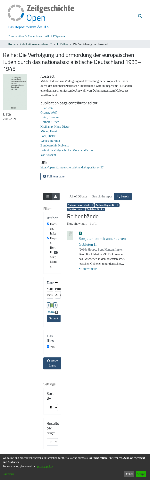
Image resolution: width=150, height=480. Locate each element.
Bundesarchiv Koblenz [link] (54, 145)
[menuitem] (55, 36)
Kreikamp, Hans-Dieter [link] (54, 126)
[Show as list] (47, 196)
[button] (140, 16)
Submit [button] (53, 318)
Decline (129, 474)
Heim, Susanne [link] (49, 117)
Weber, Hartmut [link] (50, 140)
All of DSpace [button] (54, 36)
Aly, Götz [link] (46, 107)
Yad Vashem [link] (48, 154)
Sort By (50, 396)
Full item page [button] (55, 176)
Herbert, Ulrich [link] (49, 122)
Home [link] (11, 44)
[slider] (48, 305)
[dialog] (75, 467)
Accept (141, 474)
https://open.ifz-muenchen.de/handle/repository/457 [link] (72, 167)
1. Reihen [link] (63, 44)
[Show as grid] (55, 196)
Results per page (53, 428)
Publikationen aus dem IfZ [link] (36, 44)
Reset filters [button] (53, 363)
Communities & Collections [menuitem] (25, 36)
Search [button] (124, 196)
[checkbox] (48, 224)
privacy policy (45, 466)
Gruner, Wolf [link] (48, 112)
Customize (8, 474)
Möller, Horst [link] (48, 131)
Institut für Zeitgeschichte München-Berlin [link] (66, 150)
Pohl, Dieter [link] (47, 136)
